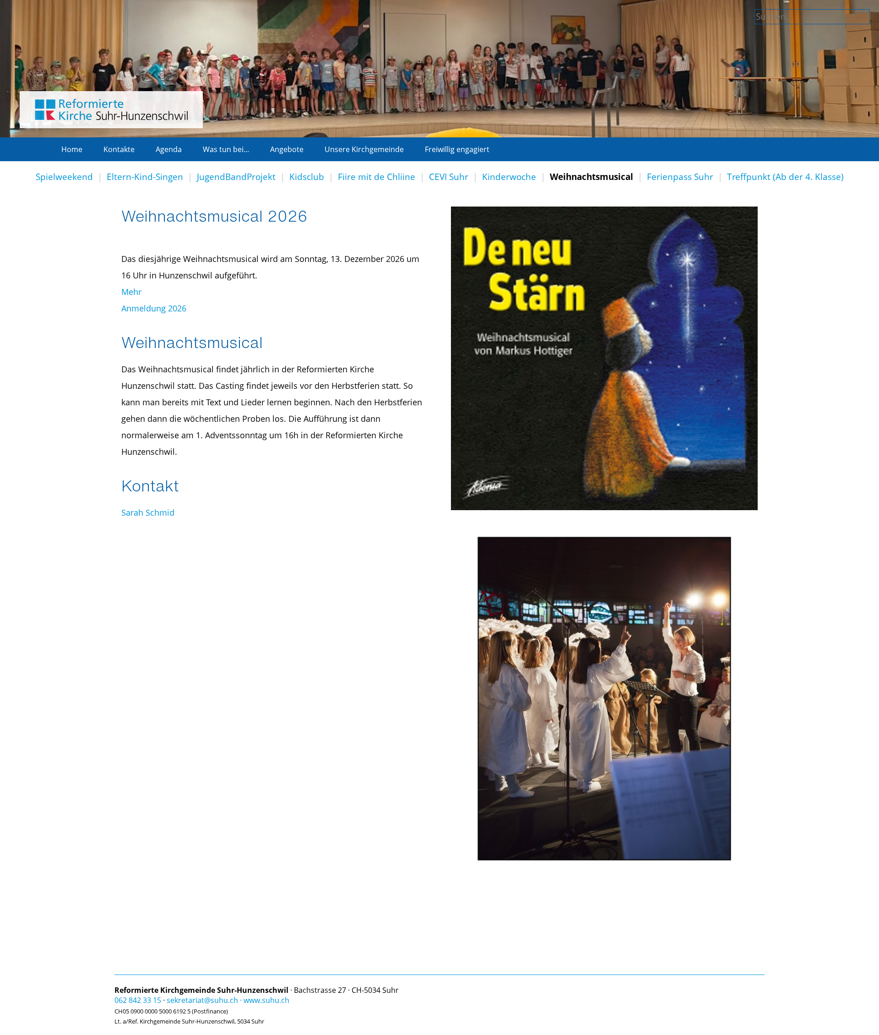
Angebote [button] (287, 149)
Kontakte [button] (119, 149)
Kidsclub (306, 177)
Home (71, 149)
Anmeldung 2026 (153, 308)
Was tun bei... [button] (226, 149)
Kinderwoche (509, 177)
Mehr (131, 291)
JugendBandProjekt (236, 177)
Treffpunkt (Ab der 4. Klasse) (785, 177)
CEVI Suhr (448, 177)
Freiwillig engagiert (457, 149)
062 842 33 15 (137, 1000)
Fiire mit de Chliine (376, 177)
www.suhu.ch (266, 1000)
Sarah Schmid (147, 512)
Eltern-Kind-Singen (145, 177)
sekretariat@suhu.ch (202, 1000)
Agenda (169, 149)
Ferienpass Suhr (680, 177)
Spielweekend (64, 177)
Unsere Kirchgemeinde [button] (364, 149)
